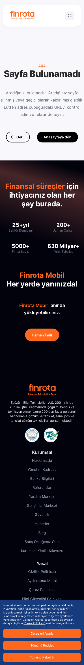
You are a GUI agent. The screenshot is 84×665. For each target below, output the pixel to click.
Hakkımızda (42, 460)
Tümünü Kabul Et (42, 657)
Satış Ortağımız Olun (42, 541)
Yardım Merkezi (42, 496)
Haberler (42, 523)
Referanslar (42, 487)
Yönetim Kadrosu (42, 469)
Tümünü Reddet (42, 645)
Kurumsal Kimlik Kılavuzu (42, 550)
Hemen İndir (42, 335)
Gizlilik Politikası (42, 571)
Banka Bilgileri (42, 478)
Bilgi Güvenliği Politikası (42, 599)
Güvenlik (42, 514)
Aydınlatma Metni (42, 580)
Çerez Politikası (42, 589)
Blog (42, 532)
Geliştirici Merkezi (42, 505)
